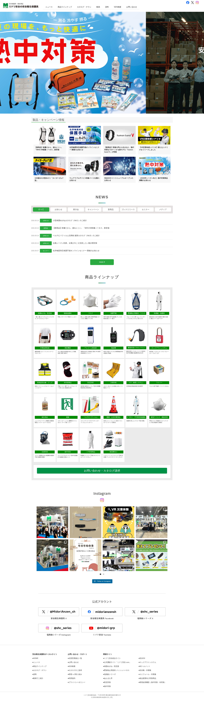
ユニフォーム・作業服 (148, 674)
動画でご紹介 (38, 678)
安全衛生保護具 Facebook (102, 618)
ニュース (49, 7)
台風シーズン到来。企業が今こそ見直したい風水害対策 (75, 243)
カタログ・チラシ (84, 7)
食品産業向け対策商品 (148, 678)
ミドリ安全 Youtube (102, 634)
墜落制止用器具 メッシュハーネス (116, 670)
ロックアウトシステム (148, 662)
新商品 (46, 228)
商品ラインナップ (65, 7)
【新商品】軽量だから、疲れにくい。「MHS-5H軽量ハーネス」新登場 (81, 228)
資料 (107, 7)
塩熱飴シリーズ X (145, 618)
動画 (98, 7)
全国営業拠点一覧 (75, 658)
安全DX (142, 658)
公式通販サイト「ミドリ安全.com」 (117, 662)
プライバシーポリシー (77, 682)
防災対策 (107, 682)
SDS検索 (117, 7)
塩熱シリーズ (110, 674)
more (101, 262)
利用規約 (72, 678)
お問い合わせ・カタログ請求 (102, 470)
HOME (35, 658)
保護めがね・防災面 (111, 666)
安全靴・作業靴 (145, 670)
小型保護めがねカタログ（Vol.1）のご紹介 (70, 220)
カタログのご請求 (75, 670)
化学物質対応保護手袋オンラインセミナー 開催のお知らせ (76, 251)
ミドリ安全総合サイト (112, 658)
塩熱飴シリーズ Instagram (59, 634)
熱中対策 (107, 686)
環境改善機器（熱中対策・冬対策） (153, 682)
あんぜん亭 (108, 678)
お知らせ (46, 220)
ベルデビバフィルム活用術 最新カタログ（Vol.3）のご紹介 (76, 235)
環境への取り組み (75, 674)
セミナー (46, 251)
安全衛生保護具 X (59, 618)
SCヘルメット (145, 666)
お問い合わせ (131, 7)
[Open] (52, 522)
